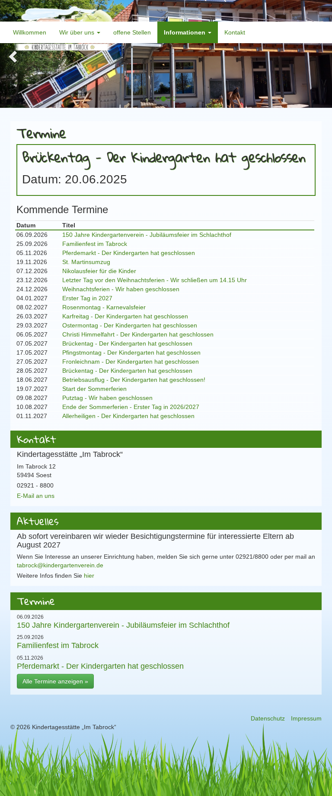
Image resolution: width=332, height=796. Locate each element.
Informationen (185, 32)
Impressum (306, 718)
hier (89, 575)
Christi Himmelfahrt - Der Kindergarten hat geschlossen (138, 334)
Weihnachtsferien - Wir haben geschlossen (120, 289)
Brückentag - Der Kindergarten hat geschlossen (127, 343)
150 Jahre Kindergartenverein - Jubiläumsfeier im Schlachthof (146, 234)
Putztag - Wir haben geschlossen (107, 397)
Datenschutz (268, 718)
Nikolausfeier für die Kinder (99, 270)
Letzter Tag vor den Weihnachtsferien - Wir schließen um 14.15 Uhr (154, 280)
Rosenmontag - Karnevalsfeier (104, 307)
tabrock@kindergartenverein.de (60, 565)
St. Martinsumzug (86, 261)
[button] (11, 54)
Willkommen (29, 32)
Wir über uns (77, 32)
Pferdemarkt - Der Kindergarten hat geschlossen (128, 252)
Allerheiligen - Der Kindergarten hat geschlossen (128, 415)
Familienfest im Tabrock (94, 243)
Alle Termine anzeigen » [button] (55, 681)
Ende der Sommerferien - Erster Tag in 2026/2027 (130, 406)
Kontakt (234, 32)
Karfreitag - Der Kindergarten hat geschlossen (125, 316)
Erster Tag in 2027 (87, 298)
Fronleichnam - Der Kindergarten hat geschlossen (130, 361)
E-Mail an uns (35, 495)
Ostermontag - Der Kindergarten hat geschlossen (129, 325)
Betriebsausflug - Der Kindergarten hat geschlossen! (133, 379)
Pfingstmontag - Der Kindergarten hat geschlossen (131, 352)
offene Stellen (132, 32)
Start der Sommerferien (94, 388)
